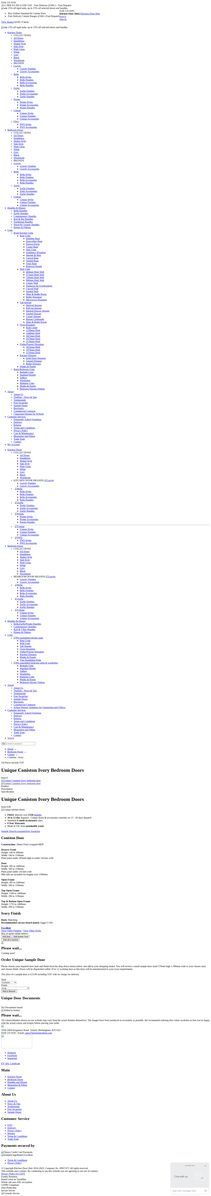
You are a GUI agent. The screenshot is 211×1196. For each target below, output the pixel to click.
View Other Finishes (11, 930)
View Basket (7, 22)
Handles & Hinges (16, 208)
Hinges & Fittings (22, 227)
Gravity (17, 66)
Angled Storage (33, 313)
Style (3, 979)
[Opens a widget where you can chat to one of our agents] (190, 1178)
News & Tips (13, 1103)
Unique (17, 110)
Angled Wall (32, 291)
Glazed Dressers (34, 361)
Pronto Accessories (29, 105)
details (38, 815)
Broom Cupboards (35, 319)
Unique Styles (27, 113)
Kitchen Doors (14, 32)
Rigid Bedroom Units (24, 369)
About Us (18, 394)
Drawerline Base (34, 241)
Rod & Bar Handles (23, 219)
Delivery (18, 422)
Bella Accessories (28, 82)
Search (62, 16)
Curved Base (32, 258)
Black (16, 57)
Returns (17, 425)
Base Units (25, 235)
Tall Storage (26, 302)
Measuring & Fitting (17, 1085)
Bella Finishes (27, 80)
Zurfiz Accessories (29, 93)
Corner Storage (33, 316)
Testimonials (20, 400)
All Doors (18, 38)
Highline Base (33, 238)
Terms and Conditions (24, 428)
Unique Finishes (28, 116)
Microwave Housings (36, 299)
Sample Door (7, 831)
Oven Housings (27, 325)
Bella (16, 74)
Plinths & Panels (28, 366)
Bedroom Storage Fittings (32, 389)
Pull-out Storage (34, 308)
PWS (16, 121)
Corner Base (32, 247)
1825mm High (33, 336)
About (10, 391)
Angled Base (32, 260)
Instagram (12, 1058)
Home (10, 749)
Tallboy (23, 377)
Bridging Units (27, 383)
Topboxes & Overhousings (39, 286)
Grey (16, 55)
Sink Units (31, 249)
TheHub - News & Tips (25, 397)
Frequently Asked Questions (27, 419)
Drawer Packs (33, 244)
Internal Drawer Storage (37, 311)
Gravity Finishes (28, 68)
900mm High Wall (35, 280)
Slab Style (18, 46)
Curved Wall (32, 288)
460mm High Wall (35, 272)
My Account (13, 444)
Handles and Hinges (17, 1082)
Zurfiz (17, 88)
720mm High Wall (35, 277)
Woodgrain (19, 60)
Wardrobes (25, 380)
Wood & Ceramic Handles (26, 224)
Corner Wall (32, 283)
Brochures (19, 408)
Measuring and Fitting (24, 436)
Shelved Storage (34, 305)
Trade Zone (19, 439)
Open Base (31, 263)
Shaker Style (20, 43)
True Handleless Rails (30, 660)
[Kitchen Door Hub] (89, 13)
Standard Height (28, 375)
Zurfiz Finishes (27, 91)
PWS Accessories (28, 127)
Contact (17, 441)
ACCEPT (20, 1173)
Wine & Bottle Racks (36, 294)
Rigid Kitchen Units (23, 233)
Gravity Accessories (29, 71)
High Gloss (19, 49)
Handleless (19, 41)
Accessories (20, 831)
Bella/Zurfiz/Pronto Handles (27, 624)
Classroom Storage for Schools (29, 414)
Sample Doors (20, 405)
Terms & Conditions (17, 1136)
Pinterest (11, 1052)
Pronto (17, 99)
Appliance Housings (36, 252)
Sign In (63, 19)
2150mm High (33, 341)
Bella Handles (27, 85)
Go (3, 743)
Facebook (12, 1055)
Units (10, 230)
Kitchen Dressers (28, 355)
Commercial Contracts (24, 411)
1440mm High (33, 333)
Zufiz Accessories (28, 191)
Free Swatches (21, 402)
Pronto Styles (26, 102)
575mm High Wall (35, 274)
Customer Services (16, 416)
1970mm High (33, 338)
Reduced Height (34, 266)
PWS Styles (25, 124)
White (16, 52)
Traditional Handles (23, 222)
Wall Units (25, 269)
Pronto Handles (27, 107)
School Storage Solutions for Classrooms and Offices (39, 707)
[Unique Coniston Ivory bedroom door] (21, 783)
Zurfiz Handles (27, 96)
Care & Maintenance (24, 433)
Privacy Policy (21, 430)
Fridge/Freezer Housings (32, 344)
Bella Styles (25, 77)
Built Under (32, 327)
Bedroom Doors (15, 130)
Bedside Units (27, 372)
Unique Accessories (29, 119)
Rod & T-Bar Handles (24, 629)
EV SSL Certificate (10, 1063)
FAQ (9, 1125)
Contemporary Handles (25, 216)
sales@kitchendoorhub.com (38, 1033)
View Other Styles (32, 930)
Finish (4, 985)
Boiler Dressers (33, 363)
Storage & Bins (33, 255)
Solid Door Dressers (36, 358)
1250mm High (33, 330)
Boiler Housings (34, 297)
